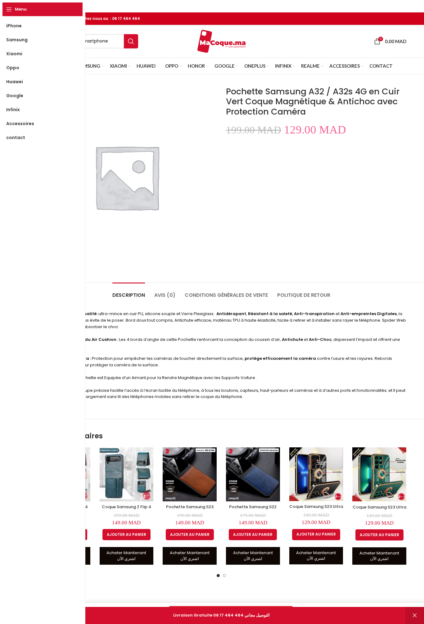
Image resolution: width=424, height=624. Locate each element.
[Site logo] (221, 41)
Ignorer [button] (414, 615)
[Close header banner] (416, 6)
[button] (126, 534)
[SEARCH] (131, 41)
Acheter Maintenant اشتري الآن (126, 555)
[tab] (128, 292)
